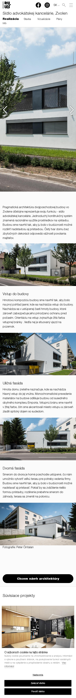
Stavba (27, 19)
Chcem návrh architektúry (38, 579)
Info (4, 23)
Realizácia (11, 19)
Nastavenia (38, 675)
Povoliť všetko (38, 692)
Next (71, 110)
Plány (59, 19)
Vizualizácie (43, 19)
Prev (4, 110)
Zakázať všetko (38, 683)
